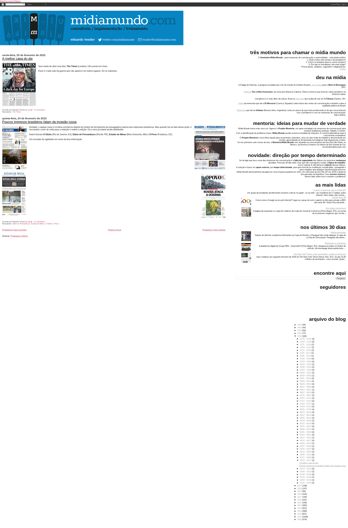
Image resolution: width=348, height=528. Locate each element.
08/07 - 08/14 (306, 392)
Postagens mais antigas (214, 230)
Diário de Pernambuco (21, 224)
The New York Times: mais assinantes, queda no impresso (319, 254)
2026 (299, 325)
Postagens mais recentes (14, 230)
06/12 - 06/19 (306, 415)
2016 (299, 500)
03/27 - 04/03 (306, 446)
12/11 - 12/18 (306, 344)
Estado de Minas (37, 224)
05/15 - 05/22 (306, 426)
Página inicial (114, 230)
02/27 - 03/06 (306, 457)
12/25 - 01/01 (306, 339)
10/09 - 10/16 (306, 367)
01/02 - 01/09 (306, 483)
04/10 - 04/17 (306, 440)
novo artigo (317, 85)
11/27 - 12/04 (306, 350)
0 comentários (39, 110)
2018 (299, 494)
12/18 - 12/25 (306, 341)
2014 (299, 505)
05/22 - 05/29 (306, 423)
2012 (299, 511)
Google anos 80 (339, 197)
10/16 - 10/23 (306, 364)
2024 (299, 330)
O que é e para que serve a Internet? (329, 190)
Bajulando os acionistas (335, 243)
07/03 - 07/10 (306, 406)
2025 (299, 327)
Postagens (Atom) (19, 236)
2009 (299, 519)
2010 (299, 517)
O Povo (56, 224)
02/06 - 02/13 (306, 471)
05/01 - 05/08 (306, 432)
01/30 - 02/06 (306, 474)
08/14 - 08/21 (306, 390)
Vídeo (240, 103)
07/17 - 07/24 (306, 401)
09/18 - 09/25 (306, 375)
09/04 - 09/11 (306, 381)
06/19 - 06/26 (306, 412)
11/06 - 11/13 (305, 356)
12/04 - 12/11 (306, 347)
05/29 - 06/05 (306, 420)
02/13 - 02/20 (306, 468)
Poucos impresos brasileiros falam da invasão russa (39, 122)
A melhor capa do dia (17, 58)
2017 (299, 497)
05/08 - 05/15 (306, 429)
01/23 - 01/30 (306, 477)
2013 (299, 508)
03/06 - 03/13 (306, 454)
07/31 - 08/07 (306, 395)
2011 (299, 514)
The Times (17, 112)
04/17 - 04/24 (306, 437)
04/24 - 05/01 (306, 435)
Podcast (247, 92)
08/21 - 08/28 (306, 387)
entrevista (299, 99)
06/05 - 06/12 (306, 418)
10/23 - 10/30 (306, 361)
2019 (299, 491)
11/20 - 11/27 (305, 353)
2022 (299, 336)
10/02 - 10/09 (306, 370)
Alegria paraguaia (338, 232)
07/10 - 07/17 (306, 404)
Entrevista (241, 110)
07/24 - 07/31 (306, 398)
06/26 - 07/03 (306, 409)
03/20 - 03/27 (306, 449)
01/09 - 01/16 (306, 480)
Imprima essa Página (10, 1)
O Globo (48, 224)
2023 (299, 333)
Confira (342, 69)
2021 (299, 485)
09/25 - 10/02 (306, 373)
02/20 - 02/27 (306, 460)
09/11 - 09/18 (306, 378)
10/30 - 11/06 (306, 358)
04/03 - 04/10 (306, 443)
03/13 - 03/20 (306, 452)
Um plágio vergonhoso (336, 208)
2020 (299, 488)
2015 (299, 502)
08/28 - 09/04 (306, 384)
